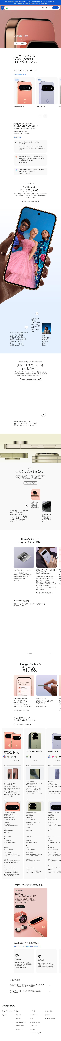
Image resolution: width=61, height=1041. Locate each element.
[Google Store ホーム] (7, 8)
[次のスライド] (45, 116)
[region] (30, 95)
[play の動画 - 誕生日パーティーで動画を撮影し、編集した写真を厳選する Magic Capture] (26, 327)
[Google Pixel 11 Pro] (24, 95)
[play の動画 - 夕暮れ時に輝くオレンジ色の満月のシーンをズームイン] (37, 313)
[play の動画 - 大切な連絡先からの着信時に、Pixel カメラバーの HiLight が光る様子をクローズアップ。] (26, 505)
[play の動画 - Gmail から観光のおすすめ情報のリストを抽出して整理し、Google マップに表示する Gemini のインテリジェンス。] (43, 414)
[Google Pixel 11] (47, 95)
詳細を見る (44, 3)
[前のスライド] (11, 653)
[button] (43, 8)
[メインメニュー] (2, 8)
